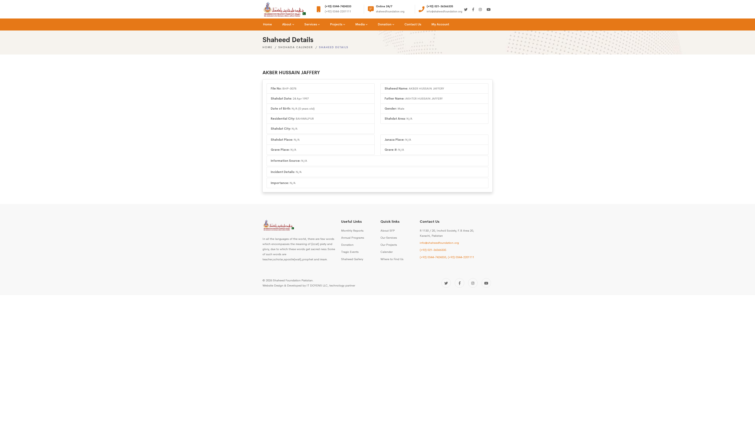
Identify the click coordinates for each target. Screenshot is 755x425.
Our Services (388, 237)
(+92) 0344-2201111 (461, 257)
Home (267, 47)
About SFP (387, 230)
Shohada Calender (295, 47)
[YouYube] (489, 10)
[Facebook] (473, 10)
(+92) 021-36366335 (433, 250)
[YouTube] (486, 283)
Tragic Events (350, 252)
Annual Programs (352, 237)
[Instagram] (480, 10)
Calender (386, 252)
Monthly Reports (352, 230)
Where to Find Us (391, 259)
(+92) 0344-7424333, (433, 257)
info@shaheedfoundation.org (439, 243)
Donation (347, 245)
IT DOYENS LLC (317, 285)
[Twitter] (466, 10)
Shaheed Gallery (352, 259)
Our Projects (388, 245)
